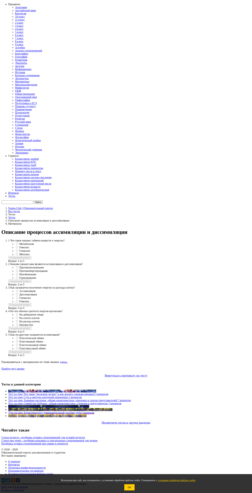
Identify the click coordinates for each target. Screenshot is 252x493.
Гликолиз (24, 250)
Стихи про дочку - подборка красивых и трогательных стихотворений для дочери (49, 440)
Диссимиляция (28, 294)
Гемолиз (24, 247)
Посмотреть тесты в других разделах (126, 422)
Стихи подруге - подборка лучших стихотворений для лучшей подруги (43, 437)
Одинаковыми (27, 277)
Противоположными (31, 267)
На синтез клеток (29, 318)
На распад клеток (29, 321)
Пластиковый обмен (31, 341)
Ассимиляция (27, 291)
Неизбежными (27, 274)
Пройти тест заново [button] (13, 368)
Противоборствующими (33, 270)
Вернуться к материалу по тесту (126, 375)
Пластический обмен (31, 338)
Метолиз (24, 254)
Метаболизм (26, 243)
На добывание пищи (31, 314)
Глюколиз (25, 297)
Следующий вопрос (20, 257)
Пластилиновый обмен (32, 345)
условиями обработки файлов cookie (176, 480)
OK (129, 487)
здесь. (64, 362)
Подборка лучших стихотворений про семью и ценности (34, 443)
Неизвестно (26, 324)
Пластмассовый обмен (32, 348)
